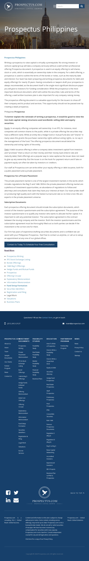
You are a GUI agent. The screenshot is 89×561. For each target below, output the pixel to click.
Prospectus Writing (15, 256)
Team (6, 352)
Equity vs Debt (51, 368)
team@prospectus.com (75, 323)
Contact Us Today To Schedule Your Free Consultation (30, 244)
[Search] (82, 6)
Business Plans (13, 302)
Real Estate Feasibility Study (36, 354)
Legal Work (22, 443)
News (6, 372)
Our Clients (8, 362)
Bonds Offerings (14, 263)
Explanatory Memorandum (18, 279)
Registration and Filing (16, 292)
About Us (8, 344)
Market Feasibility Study (36, 363)
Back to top (76, 493)
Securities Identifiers (15, 289)
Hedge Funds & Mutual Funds (23, 385)
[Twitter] (16, 493)
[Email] (16, 500)
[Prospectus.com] (23, 6)
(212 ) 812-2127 (13, 323)
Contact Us (8, 376)
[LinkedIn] (8, 500)
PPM (48, 410)
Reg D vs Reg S (51, 446)
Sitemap (77, 356)
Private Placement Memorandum (23, 354)
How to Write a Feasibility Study (51, 352)
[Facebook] (8, 493)
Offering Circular (14, 276)
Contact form (47, 317)
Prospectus (12, 272)
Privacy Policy (79, 348)
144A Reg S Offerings (16, 266)
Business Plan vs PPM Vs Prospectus (51, 475)
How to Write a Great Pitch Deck (51, 361)
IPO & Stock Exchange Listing (22, 363)
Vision (6, 348)
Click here (28, 539)
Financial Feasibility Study (36, 372)
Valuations (11, 298)
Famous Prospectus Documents (50, 426)
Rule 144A (50, 420)
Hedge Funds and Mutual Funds (20, 269)
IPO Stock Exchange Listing (18, 259)
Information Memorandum (18, 282)
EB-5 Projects (51, 469)
